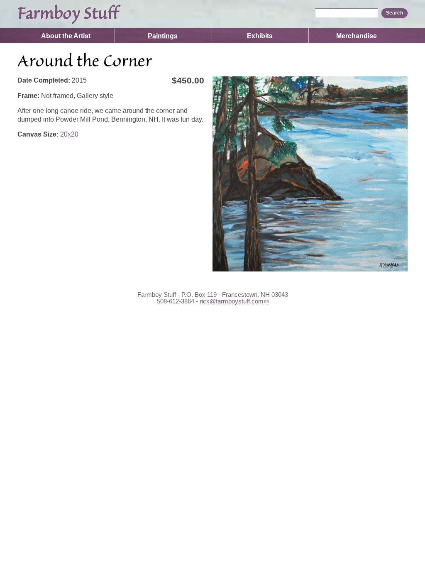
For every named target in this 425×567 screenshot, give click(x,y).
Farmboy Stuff (67, 14)
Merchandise (356, 35)
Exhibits (260, 35)
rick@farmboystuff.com (232, 301)
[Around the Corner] (310, 173)
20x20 (69, 134)
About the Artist (65, 35)
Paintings (163, 35)
